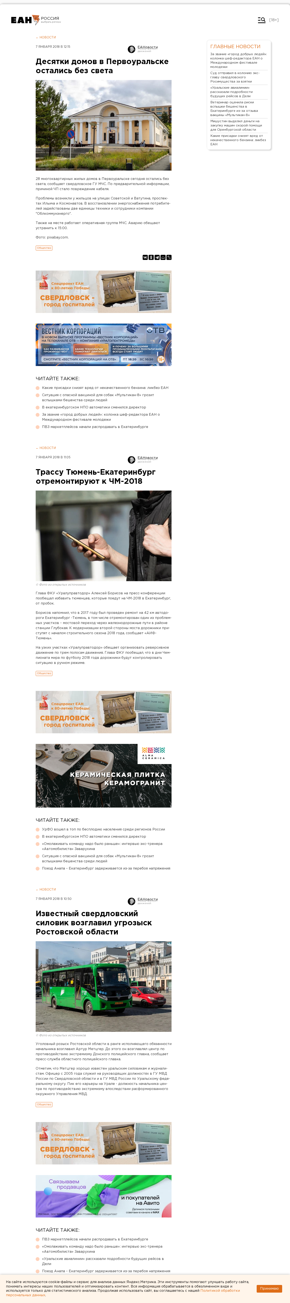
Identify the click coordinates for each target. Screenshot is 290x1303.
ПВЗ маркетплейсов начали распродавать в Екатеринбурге (95, 427)
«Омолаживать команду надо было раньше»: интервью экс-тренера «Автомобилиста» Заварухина (102, 846)
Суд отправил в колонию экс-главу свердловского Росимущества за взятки (235, 77)
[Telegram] (157, 257)
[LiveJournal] (169, 257)
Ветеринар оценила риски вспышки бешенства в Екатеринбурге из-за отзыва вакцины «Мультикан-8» (234, 108)
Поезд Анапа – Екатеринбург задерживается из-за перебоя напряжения (106, 868)
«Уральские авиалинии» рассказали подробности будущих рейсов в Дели (103, 1261)
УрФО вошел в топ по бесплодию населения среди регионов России (103, 829)
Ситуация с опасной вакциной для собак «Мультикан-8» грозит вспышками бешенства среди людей (98, 398)
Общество (44, 248)
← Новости (46, 37)
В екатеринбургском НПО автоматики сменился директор (94, 407)
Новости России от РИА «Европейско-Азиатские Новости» (25, 20)
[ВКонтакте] (145, 257)
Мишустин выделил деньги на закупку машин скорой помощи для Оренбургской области (236, 125)
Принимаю (269, 1288)
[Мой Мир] (163, 257)
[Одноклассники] (151, 257)
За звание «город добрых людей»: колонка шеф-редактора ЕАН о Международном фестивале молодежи (101, 417)
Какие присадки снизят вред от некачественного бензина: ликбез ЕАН (105, 388)
